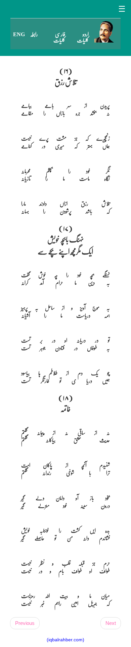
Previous (25, 623)
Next (110, 623)
